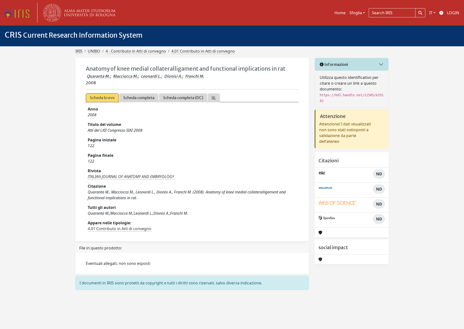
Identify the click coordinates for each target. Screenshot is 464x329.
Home (340, 12)
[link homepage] (18, 13)
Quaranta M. (98, 76)
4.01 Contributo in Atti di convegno (203, 51)
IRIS (78, 51)
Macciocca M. (125, 76)
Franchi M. (194, 76)
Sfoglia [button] (355, 12)
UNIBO (94, 51)
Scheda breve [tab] (102, 97)
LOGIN (453, 12)
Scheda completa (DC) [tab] (183, 97)
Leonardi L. (151, 76)
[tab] (214, 97)
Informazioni (336, 64)
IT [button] (431, 12)
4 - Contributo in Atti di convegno (136, 51)
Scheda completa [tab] (138, 97)
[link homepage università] (78, 13)
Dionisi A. (173, 76)
